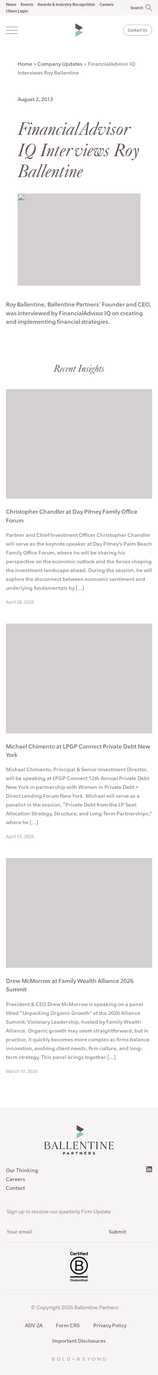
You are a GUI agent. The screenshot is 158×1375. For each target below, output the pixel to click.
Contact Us (137, 30)
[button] (134, 7)
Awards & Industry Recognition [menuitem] (66, 4)
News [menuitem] (11, 4)
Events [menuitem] (27, 4)
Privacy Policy (109, 1325)
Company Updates (60, 64)
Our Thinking (22, 1170)
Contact (15, 1188)
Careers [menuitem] (107, 4)
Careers (15, 1179)
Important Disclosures (79, 1341)
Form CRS (68, 1325)
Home (25, 64)
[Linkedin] (149, 1169)
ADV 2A (34, 1325)
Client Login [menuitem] (17, 11)
